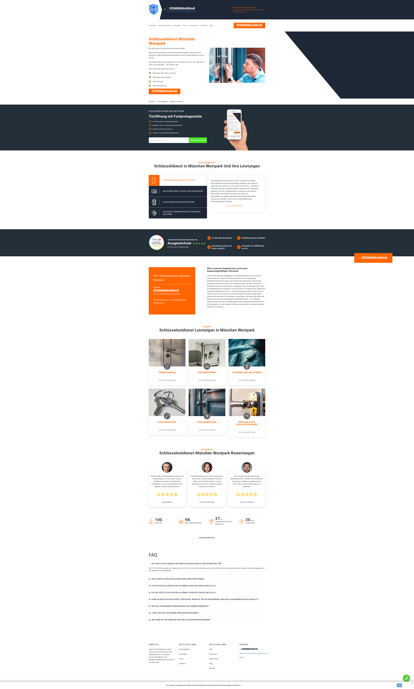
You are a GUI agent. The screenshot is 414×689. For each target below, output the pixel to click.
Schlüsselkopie (167, 422)
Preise (185, 25)
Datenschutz (213, 659)
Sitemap (212, 668)
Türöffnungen (167, 372)
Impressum (194, 25)
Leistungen (176, 25)
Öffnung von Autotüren (246, 372)
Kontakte (204, 25)
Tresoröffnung (207, 372)
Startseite (152, 25)
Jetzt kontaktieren (234, 206)
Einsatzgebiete (164, 25)
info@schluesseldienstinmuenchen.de (182, 11)
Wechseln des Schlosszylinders (247, 423)
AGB (210, 649)
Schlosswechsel (207, 422)
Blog (211, 25)
